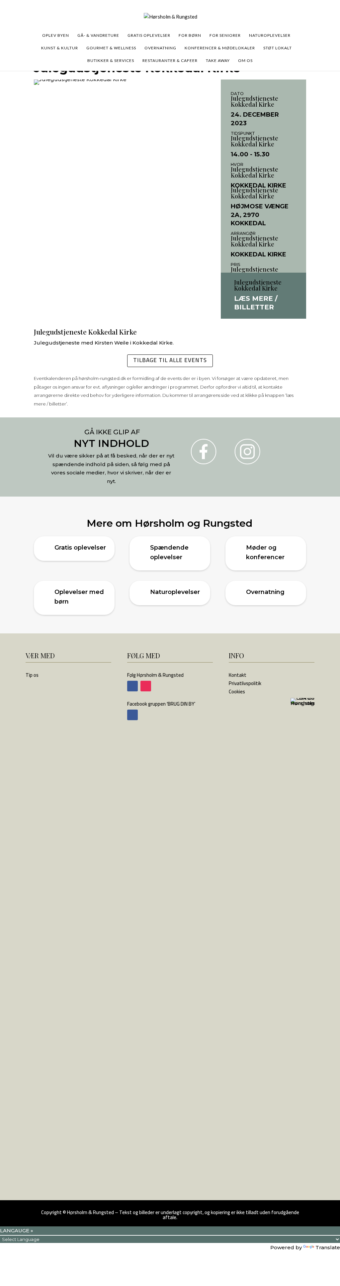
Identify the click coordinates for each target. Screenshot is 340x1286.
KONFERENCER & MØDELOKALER (220, 48)
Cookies (237, 691)
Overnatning (265, 592)
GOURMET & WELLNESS (111, 48)
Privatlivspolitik (245, 683)
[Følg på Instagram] (145, 686)
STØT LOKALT (277, 48)
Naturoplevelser (175, 592)
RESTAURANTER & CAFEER (170, 60)
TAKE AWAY (218, 60)
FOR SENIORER (225, 35)
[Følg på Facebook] (132, 686)
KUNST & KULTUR (59, 48)
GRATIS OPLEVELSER (149, 35)
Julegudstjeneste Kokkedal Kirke (254, 101)
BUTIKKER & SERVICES (110, 60)
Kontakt (237, 675)
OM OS (245, 60)
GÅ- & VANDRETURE (98, 35)
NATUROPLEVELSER (270, 35)
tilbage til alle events (170, 360)
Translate (327, 1247)
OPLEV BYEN (55, 35)
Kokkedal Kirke (258, 185)
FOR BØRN (190, 35)
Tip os (32, 675)
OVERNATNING (160, 48)
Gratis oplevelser (80, 547)
